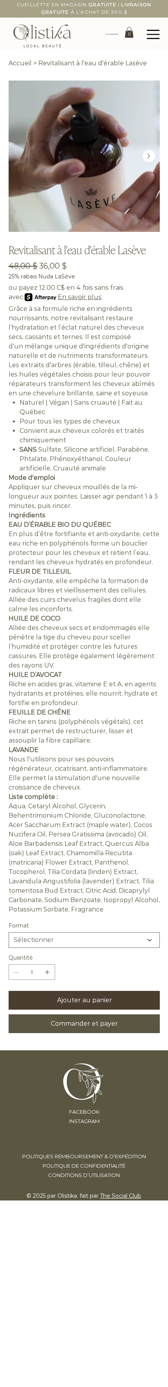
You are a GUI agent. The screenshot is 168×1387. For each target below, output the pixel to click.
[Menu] (153, 34)
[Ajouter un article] (47, 972)
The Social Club (120, 1195)
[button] (129, 32)
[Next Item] (149, 156)
